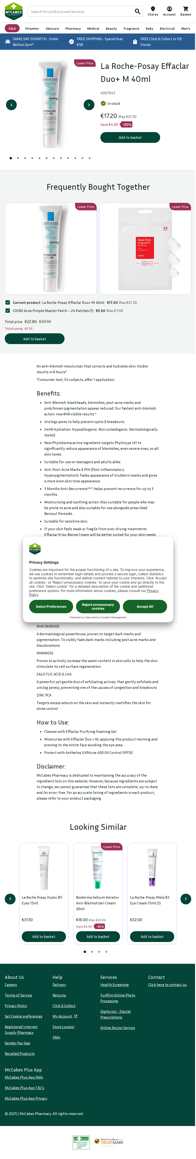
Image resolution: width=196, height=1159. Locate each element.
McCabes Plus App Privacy (26, 1098)
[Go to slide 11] (82, 158)
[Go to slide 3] (25, 158)
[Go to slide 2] (18, 158)
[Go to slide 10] (75, 158)
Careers (11, 984)
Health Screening (114, 984)
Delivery (59, 984)
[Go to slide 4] (32, 158)
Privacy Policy (16, 1005)
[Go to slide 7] (53, 158)
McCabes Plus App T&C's (24, 1087)
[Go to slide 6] (46, 158)
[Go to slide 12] (89, 158)
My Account (63, 1016)
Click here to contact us (167, 984)
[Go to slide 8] (61, 158)
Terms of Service (18, 995)
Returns (59, 995)
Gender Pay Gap (17, 1043)
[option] (50, 104)
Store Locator (64, 1026)
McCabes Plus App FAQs (24, 1077)
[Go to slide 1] (10, 158)
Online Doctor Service (117, 1027)
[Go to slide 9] (68, 158)
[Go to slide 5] (39, 158)
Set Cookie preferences (23, 1016)
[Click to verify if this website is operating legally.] (81, 1143)
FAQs (56, 1037)
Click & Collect (64, 1005)
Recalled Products (20, 1053)
